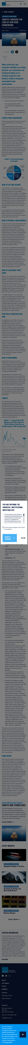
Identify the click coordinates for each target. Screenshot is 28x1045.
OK (23, 1034)
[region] (14, 518)
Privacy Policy (8, 1042)
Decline (23, 538)
